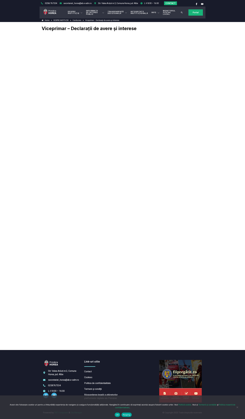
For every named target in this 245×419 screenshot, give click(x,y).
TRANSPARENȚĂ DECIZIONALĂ (116, 12)
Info (153, 12)
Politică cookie (185, 405)
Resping (126, 415)
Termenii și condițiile (207, 405)
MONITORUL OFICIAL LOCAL (169, 12)
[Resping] (237, 408)
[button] (181, 12)
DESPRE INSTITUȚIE (73, 12)
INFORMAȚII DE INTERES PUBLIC (92, 12)
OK (117, 415)
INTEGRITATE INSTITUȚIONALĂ (139, 12)
